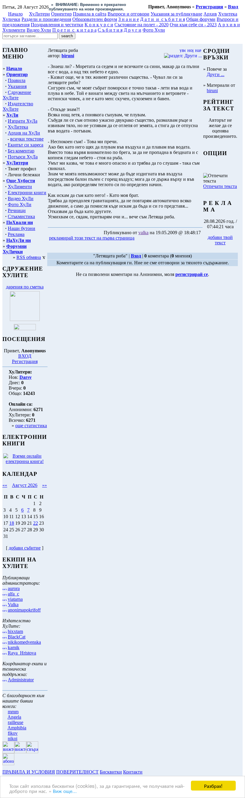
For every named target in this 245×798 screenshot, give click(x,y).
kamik (13, 647)
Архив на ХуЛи (24, 132)
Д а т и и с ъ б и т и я (162, 19)
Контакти (133, 771)
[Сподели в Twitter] (169, 238)
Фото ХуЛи (19, 204)
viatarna (15, 599)
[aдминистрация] (146, 771)
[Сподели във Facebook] (146, 238)
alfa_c (13, 593)
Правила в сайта (89, 13)
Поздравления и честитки (57, 24)
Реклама (16, 234)
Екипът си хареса (25, 144)
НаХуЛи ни (18, 240)
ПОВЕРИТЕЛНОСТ (77, 771)
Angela (14, 717)
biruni (212, 90)
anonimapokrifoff (24, 609)
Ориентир (17, 74)
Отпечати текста (220, 186)
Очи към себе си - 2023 (193, 24)
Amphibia (16, 727)
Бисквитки (111, 771)
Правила (16, 80)
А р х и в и (229, 24)
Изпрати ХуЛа (22, 121)
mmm (13, 711)
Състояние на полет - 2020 (141, 24)
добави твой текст (220, 240)
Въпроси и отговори (128, 13)
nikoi (12, 738)
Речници (17, 210)
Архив (210, 13)
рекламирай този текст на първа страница (91, 237)
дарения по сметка (25, 286)
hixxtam (15, 631)
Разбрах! (213, 785)
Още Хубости (20, 180)
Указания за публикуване (176, 13)
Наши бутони (21, 228)
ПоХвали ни (19, 222)
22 (35, 523)
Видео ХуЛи (20, 198)
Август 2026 (24, 485)
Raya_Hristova (22, 652)
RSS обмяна (28, 257)
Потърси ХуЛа (23, 156)
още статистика (31, 425)
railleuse (15, 722)
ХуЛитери (39, 13)
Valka (13, 604)
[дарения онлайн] (25, 328)
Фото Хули (154, 30)
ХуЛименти (20, 186)
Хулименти (13, 30)
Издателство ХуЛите (18, 106)
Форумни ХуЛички (15, 249)
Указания (17, 86)
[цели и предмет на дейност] (25, 319)
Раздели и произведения (46, 19)
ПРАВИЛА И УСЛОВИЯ (28, 771)
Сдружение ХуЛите (17, 95)
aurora (14, 588)
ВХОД (24, 356)
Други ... (215, 74)
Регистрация (25, 361)
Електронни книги (27, 192)
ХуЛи (12, 115)
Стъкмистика (21, 216)
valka (143, 232)
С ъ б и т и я (110, 30)
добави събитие (25, 547)
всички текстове (27, 138)
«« (4, 485)
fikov (13, 733)
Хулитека (227, 13)
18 (11, 523)
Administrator (21, 679)
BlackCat (16, 636)
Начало (15, 13)
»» (44, 485)
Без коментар (21, 150)
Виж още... (65, 790)
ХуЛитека (18, 126)
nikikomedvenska (24, 642)
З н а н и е (128, 19)
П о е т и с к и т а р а (74, 30)
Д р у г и (132, 30)
